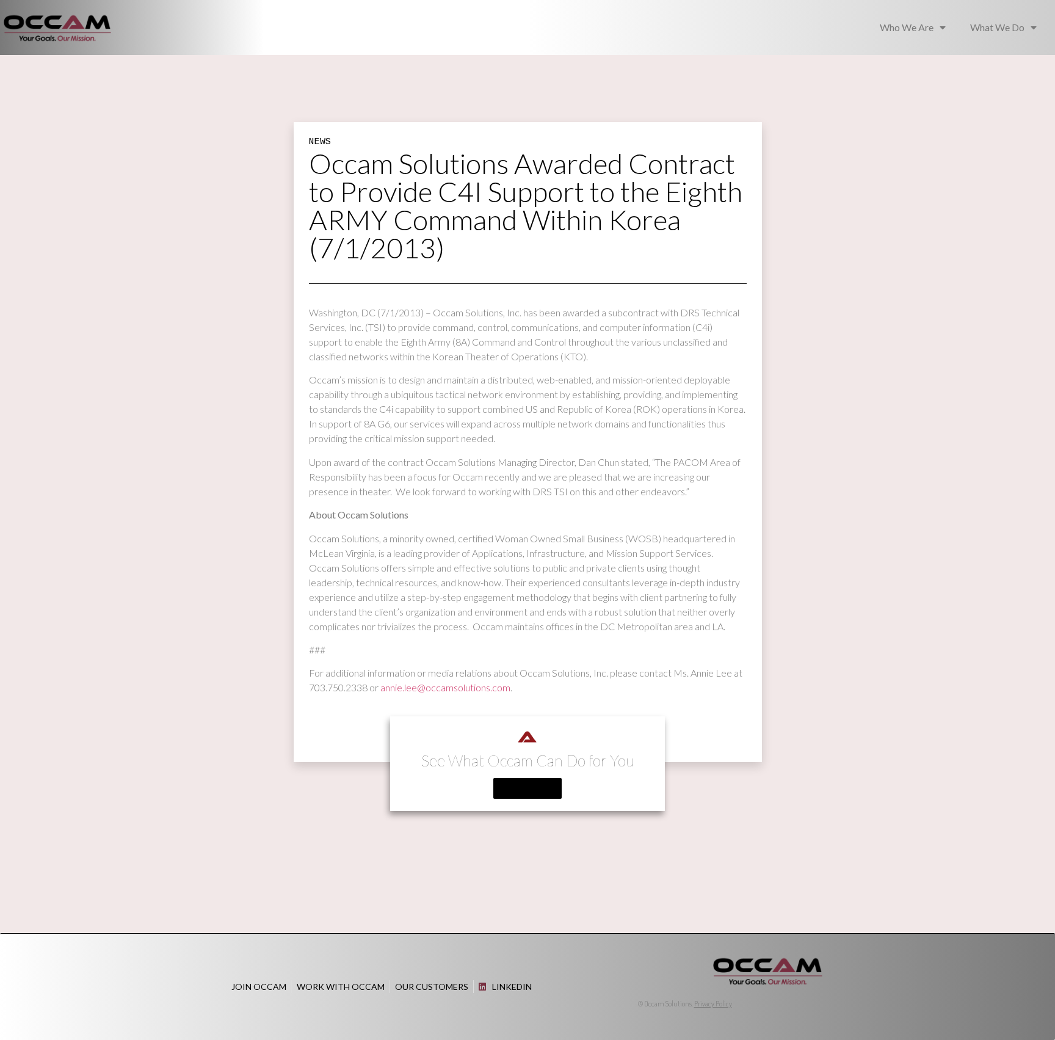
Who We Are (907, 27)
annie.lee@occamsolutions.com (445, 687)
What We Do (997, 27)
